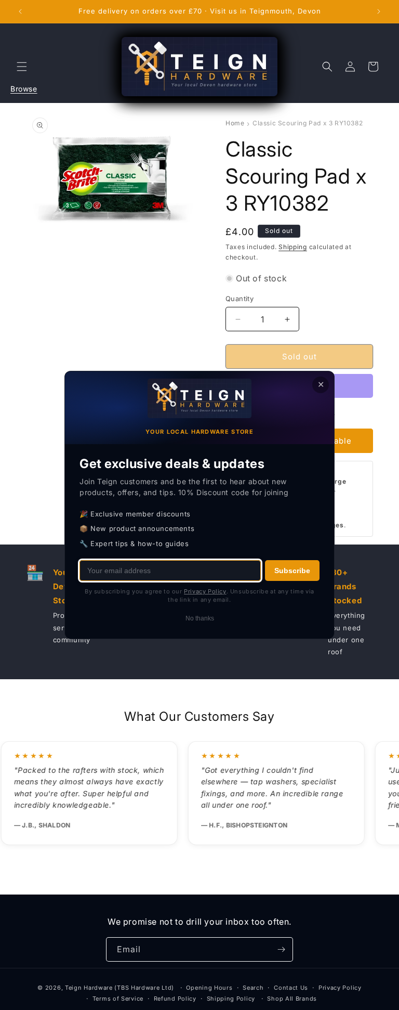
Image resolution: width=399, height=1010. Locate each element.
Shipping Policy (231, 998)
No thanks (199, 618)
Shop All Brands (292, 998)
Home (234, 123)
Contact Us (291, 987)
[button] (21, 66)
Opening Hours (209, 987)
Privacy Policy (340, 987)
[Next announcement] (378, 11)
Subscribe (292, 570)
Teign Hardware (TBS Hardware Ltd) (119, 987)
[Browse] (21, 66)
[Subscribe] (281, 949)
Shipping (292, 247)
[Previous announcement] (20, 11)
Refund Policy (175, 998)
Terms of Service (117, 998)
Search (253, 987)
